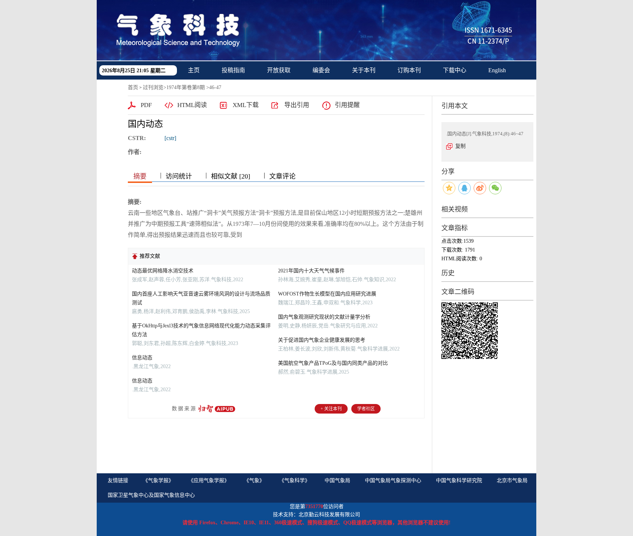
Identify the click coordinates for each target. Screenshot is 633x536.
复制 (460, 146)
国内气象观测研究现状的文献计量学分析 (324, 317)
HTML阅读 (192, 105)
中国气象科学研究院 (459, 480)
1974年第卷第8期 (185, 87)
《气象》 (254, 480)
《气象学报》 (158, 480)
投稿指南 (233, 70)
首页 (133, 87)
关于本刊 (363, 70)
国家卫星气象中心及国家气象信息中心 (151, 495)
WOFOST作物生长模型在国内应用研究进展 (327, 294)
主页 (194, 70)
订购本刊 (409, 70)
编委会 (321, 70)
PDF (146, 105)
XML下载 (246, 105)
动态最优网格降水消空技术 (162, 270)
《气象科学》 (294, 480)
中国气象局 (337, 480)
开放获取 (278, 70)
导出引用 (296, 105)
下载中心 (454, 70)
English (497, 70)
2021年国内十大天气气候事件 (311, 270)
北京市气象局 (512, 480)
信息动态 (142, 357)
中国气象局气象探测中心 (393, 480)
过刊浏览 (153, 87)
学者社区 (366, 408)
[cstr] (170, 138)
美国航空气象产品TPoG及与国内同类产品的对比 (333, 363)
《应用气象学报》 (208, 480)
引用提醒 (347, 105)
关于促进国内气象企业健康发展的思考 (321, 340)
